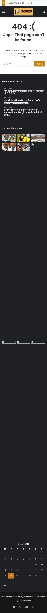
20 (23, 570)
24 (5, 576)
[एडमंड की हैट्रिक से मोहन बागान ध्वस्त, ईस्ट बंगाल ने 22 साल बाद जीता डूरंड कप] (9, 439)
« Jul (4, 586)
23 (42, 570)
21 (30, 570)
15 (36, 564)
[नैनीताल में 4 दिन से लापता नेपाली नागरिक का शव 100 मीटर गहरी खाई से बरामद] (23, 138)
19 (17, 570)
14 (30, 564)
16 (42, 564)
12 (17, 564)
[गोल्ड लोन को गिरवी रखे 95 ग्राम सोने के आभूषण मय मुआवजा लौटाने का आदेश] (38, 138)
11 (11, 564)
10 (5, 564)
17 (5, 570)
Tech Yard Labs (25, 601)
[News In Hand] (23, 11)
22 (36, 570)
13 (23, 564)
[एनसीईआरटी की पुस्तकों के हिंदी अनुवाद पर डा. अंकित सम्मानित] (23, 345)
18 (11, 570)
